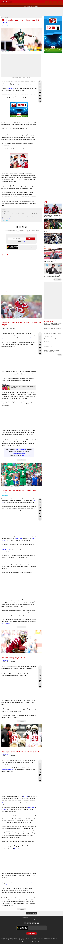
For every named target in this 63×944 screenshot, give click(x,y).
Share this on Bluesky (40, 93)
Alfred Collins (31, 807)
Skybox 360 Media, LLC (36, 917)
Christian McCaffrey (8, 337)
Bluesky (35, 923)
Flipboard (56, 2)
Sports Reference (5, 623)
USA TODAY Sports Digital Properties (33, 919)
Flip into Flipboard (40, 96)
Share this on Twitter (40, 84)
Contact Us (27, 941)
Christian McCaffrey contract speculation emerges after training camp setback (23, 387)
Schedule (22, 4)
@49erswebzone (5, 329)
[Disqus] (21, 273)
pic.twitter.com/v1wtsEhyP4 (19, 453)
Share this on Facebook (40, 87)
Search (61, 2)
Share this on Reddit (40, 98)
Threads (23, 226)
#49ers (24, 449)
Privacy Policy (32, 941)
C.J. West (3, 809)
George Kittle (27, 177)
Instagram (25, 226)
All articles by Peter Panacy (7, 218)
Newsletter (32, 4)
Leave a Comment (21, 459)
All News (59, 354)
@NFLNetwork (19, 449)
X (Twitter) (25, 923)
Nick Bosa (25, 796)
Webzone (6, 1)
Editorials (9, 4)
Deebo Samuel (32, 96)
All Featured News (57, 279)
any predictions (10, 88)
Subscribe (30, 238)
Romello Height (18, 538)
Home (2, 4)
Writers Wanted (31, 933)
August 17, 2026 (26, 455)
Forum (17, 4)
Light (33, 913)
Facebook (20, 226)
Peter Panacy (5, 22)
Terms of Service (38, 941)
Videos (14, 4)
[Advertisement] (19, 418)
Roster (27, 4)
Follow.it (23, 241)
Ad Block (12, 102)
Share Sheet (40, 101)
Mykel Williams (4, 802)
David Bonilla (5, 327)
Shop (41, 4)
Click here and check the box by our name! (27, 247)
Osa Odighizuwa (8, 843)
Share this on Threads (40, 90)
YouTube (38, 923)
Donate (23, 941)
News (5, 4)
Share (61, 4)
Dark (35, 913)
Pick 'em (37, 4)
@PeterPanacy (5, 25)
